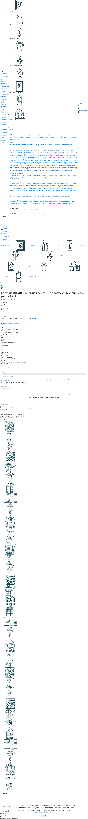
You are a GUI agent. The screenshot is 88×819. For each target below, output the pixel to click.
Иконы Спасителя (30, 136)
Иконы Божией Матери (41, 136)
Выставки (3, 91)
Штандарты (41, 170)
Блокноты (19, 201)
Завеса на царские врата (16, 155)
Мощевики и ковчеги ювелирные (51, 188)
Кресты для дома (68, 157)
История (3, 126)
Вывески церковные (15, 152)
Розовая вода (28, 167)
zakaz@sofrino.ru (82, 110)
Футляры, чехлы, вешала (51, 177)
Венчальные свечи (34, 144)
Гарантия (17, 323)
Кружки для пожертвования (47, 160)
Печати (67, 164)
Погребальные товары (64, 175)
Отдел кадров (5, 107)
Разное (18, 177)
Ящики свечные (50, 209)
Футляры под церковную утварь (47, 168)
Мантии (43, 175)
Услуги (3, 75)
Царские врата (48, 214)
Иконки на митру (28, 155)
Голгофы (23, 152)
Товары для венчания (26, 177)
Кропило (37, 160)
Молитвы (20, 203)
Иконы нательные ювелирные (40, 185)
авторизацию (35, 318)
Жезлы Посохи (50, 154)
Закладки (56, 201)
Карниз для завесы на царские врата (33, 214)
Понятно (44, 815)
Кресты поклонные (29, 160)
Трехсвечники (13, 168)
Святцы (61, 137)
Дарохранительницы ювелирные (25, 183)
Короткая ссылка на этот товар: (11, 372)
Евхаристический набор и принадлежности (34, 154)
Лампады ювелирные (36, 188)
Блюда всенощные (38, 150)
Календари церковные (65, 201)
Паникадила (34, 164)
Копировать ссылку (7, 376)
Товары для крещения (38, 177)
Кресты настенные (62, 159)
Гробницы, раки (30, 152)
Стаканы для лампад (66, 167)
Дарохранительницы (48, 152)
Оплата (8, 323)
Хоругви (58, 168)
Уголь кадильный (22, 168)
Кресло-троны (20, 209)
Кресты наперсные (38, 159)
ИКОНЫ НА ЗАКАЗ (14, 139)
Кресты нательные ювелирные (50, 187)
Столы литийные (41, 209)
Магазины (82, 112)
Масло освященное (44, 162)
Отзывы (3, 142)
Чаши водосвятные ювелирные (63, 190)
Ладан (74, 160)
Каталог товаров (5, 284)
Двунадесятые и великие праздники (67, 136)
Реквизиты (4, 89)
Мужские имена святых (30, 137)
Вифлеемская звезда (27, 201)
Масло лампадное (34, 162)
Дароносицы (38, 152)
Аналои (18, 150)
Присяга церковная (63, 203)
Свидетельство (20, 205)
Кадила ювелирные (54, 185)
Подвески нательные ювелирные (68, 187)
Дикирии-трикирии (59, 152)
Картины (18, 196)
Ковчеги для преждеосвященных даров (20, 157)
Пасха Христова (53, 136)
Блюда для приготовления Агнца (53, 150)
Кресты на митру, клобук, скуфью (24, 159)
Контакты (4, 93)
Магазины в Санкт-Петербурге (4, 101)
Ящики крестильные (66, 170)
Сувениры (55, 196)
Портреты (35, 196)
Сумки (60, 196)
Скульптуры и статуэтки (45, 196)
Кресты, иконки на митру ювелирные (19, 188)
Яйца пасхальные (66, 196)
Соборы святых (54, 137)
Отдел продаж (5, 94)
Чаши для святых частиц (27, 170)
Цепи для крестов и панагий (69, 168)
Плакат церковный (46, 203)
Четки (36, 170)
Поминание (54, 203)
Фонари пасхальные (32, 168)
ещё (1, 282)
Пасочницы (62, 164)
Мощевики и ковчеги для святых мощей (61, 162)
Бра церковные (66, 150)
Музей (6, 130)
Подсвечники (73, 164)
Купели (71, 160)
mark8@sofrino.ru (69, 379)
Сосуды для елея (45, 167)
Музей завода (5, 112)
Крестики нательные (41, 157)
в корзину (4, 316)
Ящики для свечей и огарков (52, 170)
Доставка (12, 323)
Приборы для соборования (58, 165)
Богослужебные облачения (23, 175)
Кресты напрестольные (50, 159)
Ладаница (12, 162)
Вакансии (3, 137)
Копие (33, 157)
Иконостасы (19, 214)
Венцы (72, 150)
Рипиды (22, 167)
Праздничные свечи (15, 145)
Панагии (22, 164)
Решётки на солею (14, 167)
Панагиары (28, 164)
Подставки (12, 165)
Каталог (4, 216)
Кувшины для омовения (62, 160)
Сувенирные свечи (43, 145)
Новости (3, 122)
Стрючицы (75, 167)
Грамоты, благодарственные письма (43, 201)
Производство (5, 127)
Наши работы (4, 73)
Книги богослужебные (59, 155)
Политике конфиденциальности (44, 812)
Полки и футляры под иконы (24, 165)
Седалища (27, 209)
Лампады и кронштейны (22, 162)
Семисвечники (36, 167)
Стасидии (33, 209)
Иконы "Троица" (20, 136)
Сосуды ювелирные (33, 190)
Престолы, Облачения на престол (41, 165)
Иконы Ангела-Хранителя (16, 137)
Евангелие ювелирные (40, 183)
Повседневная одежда (51, 175)
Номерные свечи (59, 144)
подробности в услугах (7, 420)
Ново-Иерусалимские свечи (47, 144)
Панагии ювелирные (66, 188)
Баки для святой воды (26, 150)
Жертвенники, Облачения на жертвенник (66, 154)
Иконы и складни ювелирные (24, 185)
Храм (2, 130)
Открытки (38, 203)
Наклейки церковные (29, 203)
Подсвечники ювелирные (16, 190)
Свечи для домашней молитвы (29, 145)
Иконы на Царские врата (70, 137)
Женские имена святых (43, 137)
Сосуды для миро (55, 167)
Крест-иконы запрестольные (55, 157)
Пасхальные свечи (69, 144)
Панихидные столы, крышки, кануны (48, 164)
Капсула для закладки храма (45, 155)
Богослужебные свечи (22, 144)
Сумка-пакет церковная (31, 205)
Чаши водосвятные (14, 170)
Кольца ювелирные (65, 185)
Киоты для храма (70, 155)
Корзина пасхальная (27, 196)
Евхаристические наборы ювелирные (57, 183)
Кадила (35, 155)
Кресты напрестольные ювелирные (32, 187)
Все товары (12, 136)
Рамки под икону (70, 165)
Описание (3, 323)
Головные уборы (36, 175)
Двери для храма (59, 209)
